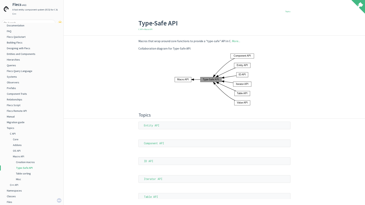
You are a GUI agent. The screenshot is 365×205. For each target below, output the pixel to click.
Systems (12, 76)
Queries (11, 65)
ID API (148, 161)
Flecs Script (13, 105)
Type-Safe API (24, 168)
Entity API (151, 125)
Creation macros (25, 162)
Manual (11, 116)
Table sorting (23, 173)
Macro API (18, 156)
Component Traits (17, 93)
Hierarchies (13, 59)
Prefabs (11, 88)
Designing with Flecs (18, 48)
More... (236, 41)
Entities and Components (21, 54)
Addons (17, 145)
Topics (10, 128)
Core (15, 139)
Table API (151, 197)
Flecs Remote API (17, 111)
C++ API (14, 185)
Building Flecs (14, 42)
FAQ (9, 31)
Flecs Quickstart (16, 37)
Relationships (14, 99)
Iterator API (153, 179)
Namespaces (14, 190)
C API (13, 133)
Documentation (15, 25)
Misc (18, 179)
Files (9, 202)
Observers (13, 82)
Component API (154, 143)
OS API (17, 150)
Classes (11, 196)
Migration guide (16, 122)
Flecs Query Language (19, 71)
